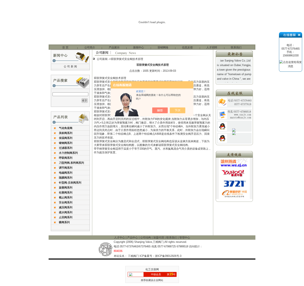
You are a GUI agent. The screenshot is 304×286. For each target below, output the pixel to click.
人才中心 (120, 237)
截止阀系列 (65, 197)
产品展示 (114, 47)
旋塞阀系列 (65, 187)
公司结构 (146, 237)
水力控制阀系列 (68, 152)
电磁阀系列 (65, 172)
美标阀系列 (65, 133)
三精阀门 (133, 255)
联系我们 (236, 47)
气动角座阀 (65, 128)
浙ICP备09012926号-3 (168, 255)
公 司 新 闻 (70, 66)
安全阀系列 (65, 202)
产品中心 (133, 237)
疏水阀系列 (65, 212)
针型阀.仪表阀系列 (70, 182)
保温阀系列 (65, 137)
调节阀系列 (65, 167)
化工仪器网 (152, 269)
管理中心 (184, 237)
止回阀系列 (65, 217)
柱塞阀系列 (65, 192)
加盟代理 (159, 237)
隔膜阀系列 (65, 177)
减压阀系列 (65, 207)
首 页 (65, 47)
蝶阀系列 (64, 222)
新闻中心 (138, 47)
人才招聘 (211, 47)
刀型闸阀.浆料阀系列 (71, 162)
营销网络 (163, 47)
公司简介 (89, 47)
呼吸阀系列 (65, 157)
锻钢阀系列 (65, 142)
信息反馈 (187, 47)
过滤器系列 (65, 147)
